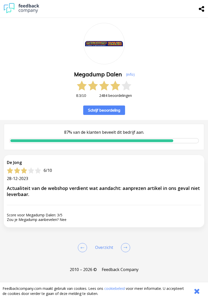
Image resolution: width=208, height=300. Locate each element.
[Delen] (201, 9)
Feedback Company (120, 269)
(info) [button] (130, 74)
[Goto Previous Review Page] (83, 247)
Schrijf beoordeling (104, 110)
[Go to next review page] (124, 247)
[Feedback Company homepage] (21, 12)
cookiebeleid (114, 288)
